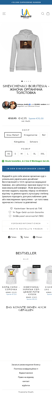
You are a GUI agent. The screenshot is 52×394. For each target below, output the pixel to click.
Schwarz (34, 141)
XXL (43, 153)
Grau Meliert (13, 135)
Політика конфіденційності (26, 369)
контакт (26, 381)
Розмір (26, 149)
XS (8, 153)
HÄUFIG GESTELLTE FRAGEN (26, 229)
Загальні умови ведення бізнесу (25, 364)
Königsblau (19, 141)
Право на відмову (26, 377)
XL (34, 153)
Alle (26, 259)
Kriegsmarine (30, 135)
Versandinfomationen (26, 223)
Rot (43, 135)
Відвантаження (26, 373)
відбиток (26, 385)
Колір (26, 130)
